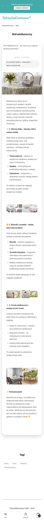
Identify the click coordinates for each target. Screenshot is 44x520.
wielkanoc (26, 62)
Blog (17, 25)
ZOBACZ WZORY (22, 8)
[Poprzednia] (2, 6)
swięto (18, 62)
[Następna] (41, 6)
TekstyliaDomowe (7, 25)
